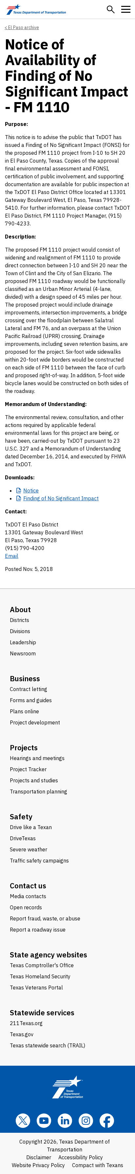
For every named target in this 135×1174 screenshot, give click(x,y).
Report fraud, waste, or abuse (45, 918)
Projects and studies (34, 780)
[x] (23, 1120)
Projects (24, 747)
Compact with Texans (97, 1165)
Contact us (28, 885)
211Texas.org (26, 1023)
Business (25, 678)
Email (11, 556)
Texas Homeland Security (40, 976)
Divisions (20, 631)
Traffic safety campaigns (39, 860)
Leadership (23, 642)
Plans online (24, 711)
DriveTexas (23, 838)
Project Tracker (28, 769)
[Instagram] (86, 1120)
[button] (111, 9)
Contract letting (28, 689)
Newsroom (23, 653)
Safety (21, 816)
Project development (35, 722)
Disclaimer (38, 1157)
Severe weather (28, 849)
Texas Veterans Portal (36, 987)
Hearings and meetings (37, 758)
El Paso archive (23, 27)
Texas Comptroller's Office (42, 965)
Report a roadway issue (38, 929)
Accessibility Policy (80, 1157)
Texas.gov (21, 1034)
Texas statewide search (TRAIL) (47, 1045)
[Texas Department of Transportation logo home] (36, 9)
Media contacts (28, 896)
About (20, 609)
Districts (19, 620)
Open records (26, 907)
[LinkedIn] (65, 1120)
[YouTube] (44, 1120)
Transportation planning (38, 791)
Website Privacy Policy (38, 1165)
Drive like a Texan (31, 827)
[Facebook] (107, 1120)
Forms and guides (31, 700)
